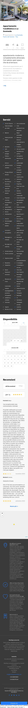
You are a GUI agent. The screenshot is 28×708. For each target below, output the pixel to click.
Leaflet (26, 536)
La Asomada (18, 35)
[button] (23, 322)
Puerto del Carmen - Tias (10, 37)
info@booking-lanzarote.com (14, 674)
